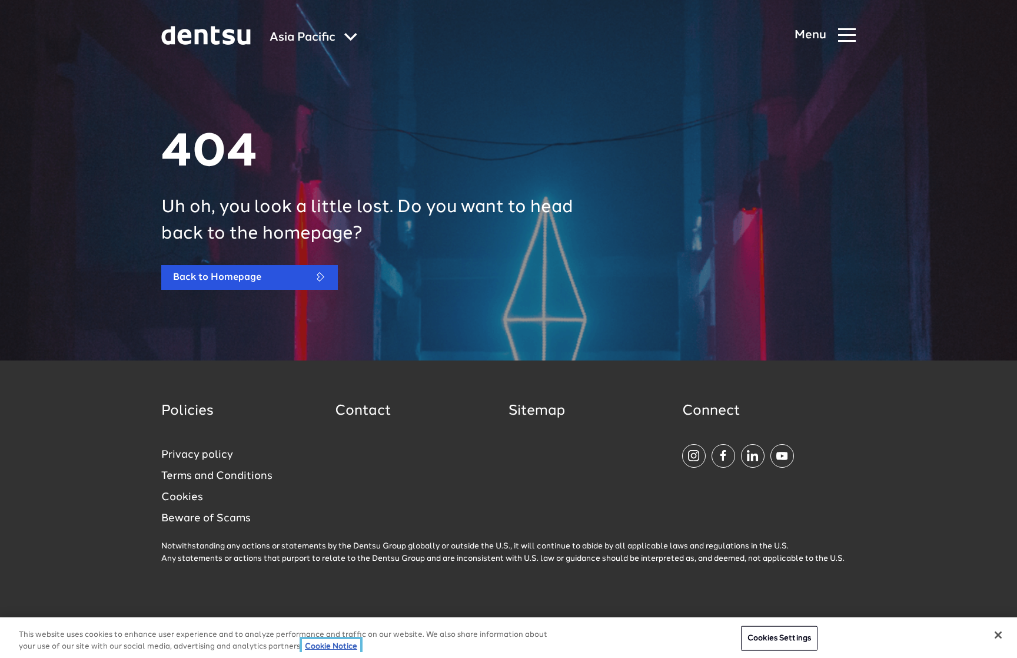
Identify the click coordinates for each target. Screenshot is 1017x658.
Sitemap (536, 411)
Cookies (182, 497)
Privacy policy (197, 454)
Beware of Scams (206, 518)
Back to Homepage (217, 277)
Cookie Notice (331, 646)
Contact (363, 411)
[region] (508, 637)
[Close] (998, 635)
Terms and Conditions (216, 476)
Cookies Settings (779, 638)
